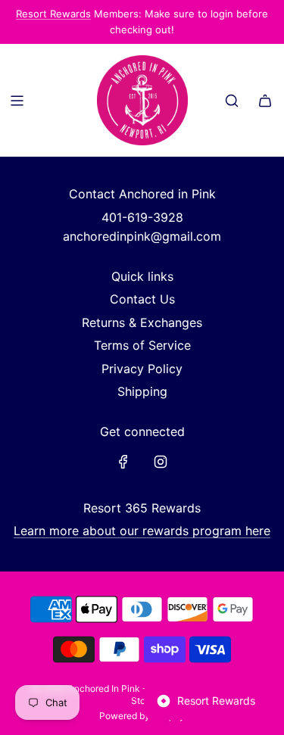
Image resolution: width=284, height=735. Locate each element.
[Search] (231, 100)
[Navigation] (16, 100)
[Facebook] (123, 461)
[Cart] (265, 100)
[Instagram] (160, 461)
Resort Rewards (53, 14)
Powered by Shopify (142, 715)
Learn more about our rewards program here (142, 530)
